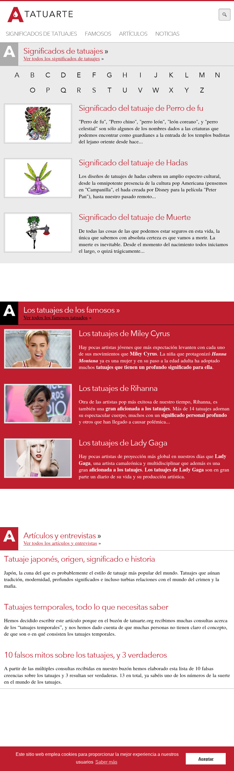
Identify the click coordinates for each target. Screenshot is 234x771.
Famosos (98, 33)
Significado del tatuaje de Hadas (133, 163)
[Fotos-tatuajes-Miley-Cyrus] (37, 348)
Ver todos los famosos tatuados (55, 317)
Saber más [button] (106, 762)
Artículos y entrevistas (59, 536)
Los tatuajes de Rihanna (118, 388)
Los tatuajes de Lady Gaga (123, 443)
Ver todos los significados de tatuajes (61, 58)
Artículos (133, 33)
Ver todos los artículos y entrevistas (60, 542)
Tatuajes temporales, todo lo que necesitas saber (86, 607)
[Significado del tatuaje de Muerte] (37, 232)
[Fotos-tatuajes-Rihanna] (37, 403)
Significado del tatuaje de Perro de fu (141, 108)
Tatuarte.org (40, 15)
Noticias (167, 33)
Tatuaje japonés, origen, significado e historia (79, 559)
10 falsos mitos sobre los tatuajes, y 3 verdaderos (85, 655)
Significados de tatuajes (41, 33)
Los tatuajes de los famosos (68, 310)
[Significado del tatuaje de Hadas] (37, 178)
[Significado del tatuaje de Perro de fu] (37, 123)
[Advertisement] (117, 731)
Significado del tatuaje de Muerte (135, 217)
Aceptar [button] (205, 758)
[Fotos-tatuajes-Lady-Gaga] (37, 458)
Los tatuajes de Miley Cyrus (124, 333)
